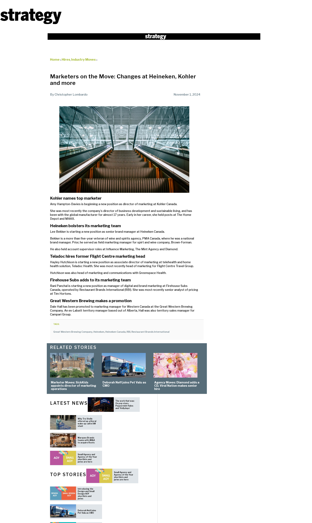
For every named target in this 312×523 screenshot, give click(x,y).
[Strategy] (31, 23)
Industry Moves (83, 60)
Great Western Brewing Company (72, 331)
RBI (128, 331)
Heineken (98, 331)
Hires (66, 60)
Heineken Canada (115, 331)
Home (55, 60)
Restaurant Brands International (150, 331)
